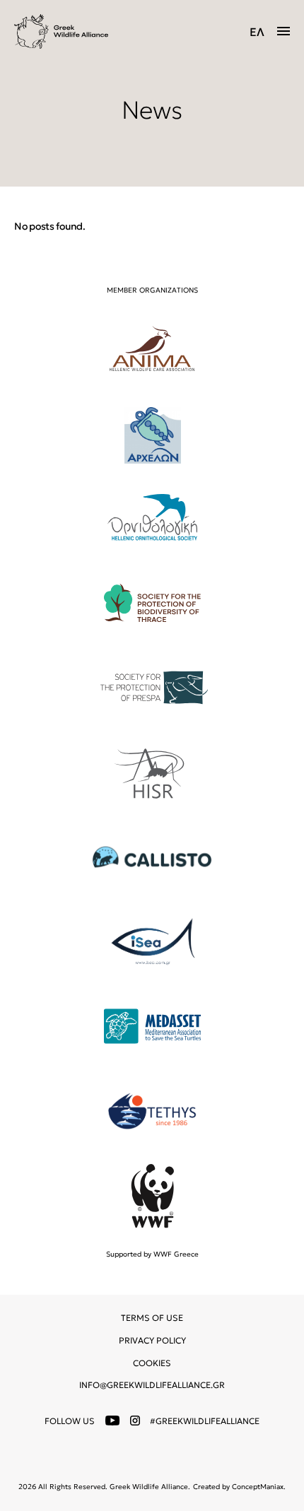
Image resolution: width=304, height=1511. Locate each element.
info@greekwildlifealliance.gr (152, 1385)
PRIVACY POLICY (152, 1340)
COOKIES (152, 1363)
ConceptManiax (257, 1486)
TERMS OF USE (152, 1317)
